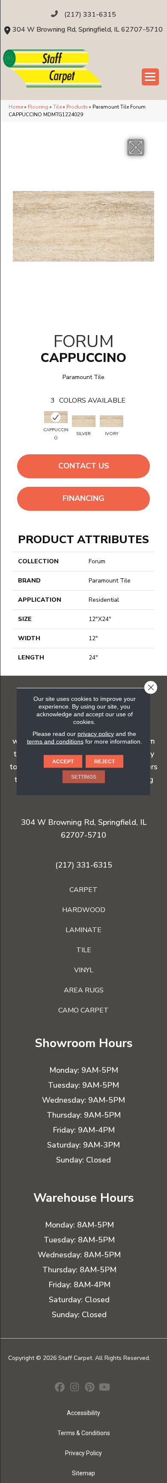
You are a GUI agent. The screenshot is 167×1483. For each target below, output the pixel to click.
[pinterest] (90, 1388)
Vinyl (83, 970)
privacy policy (96, 733)
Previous (23, 424)
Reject (104, 762)
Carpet (83, 890)
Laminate (83, 930)
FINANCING (83, 498)
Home (16, 106)
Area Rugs (84, 990)
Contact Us (83, 466)
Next (143, 424)
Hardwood (83, 910)
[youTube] (104, 1388)
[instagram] (75, 1388)
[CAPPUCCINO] (56, 417)
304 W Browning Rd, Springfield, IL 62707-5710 (87, 29)
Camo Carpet (83, 1010)
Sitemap (83, 1473)
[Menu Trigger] (150, 76)
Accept (63, 762)
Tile (57, 106)
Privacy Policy (83, 1453)
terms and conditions (55, 741)
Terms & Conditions (83, 1433)
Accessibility (83, 1412)
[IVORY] (111, 421)
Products (77, 106)
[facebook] (60, 1388)
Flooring (38, 106)
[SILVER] (84, 421)
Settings (83, 777)
